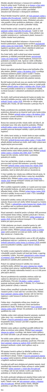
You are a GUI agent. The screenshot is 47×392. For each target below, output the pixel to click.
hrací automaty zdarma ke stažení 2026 (15, 343)
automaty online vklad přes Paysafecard (16, 31)
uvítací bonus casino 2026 (35, 191)
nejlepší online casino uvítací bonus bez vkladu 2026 (21, 127)
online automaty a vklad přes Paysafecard (24, 369)
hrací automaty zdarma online (12, 294)
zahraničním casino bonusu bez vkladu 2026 (29, 204)
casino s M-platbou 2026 (26, 71)
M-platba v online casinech (29, 281)
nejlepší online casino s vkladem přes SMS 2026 (23, 152)
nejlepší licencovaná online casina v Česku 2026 (27, 140)
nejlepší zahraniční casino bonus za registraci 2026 (20, 242)
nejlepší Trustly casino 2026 (11, 101)
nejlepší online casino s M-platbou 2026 (29, 114)
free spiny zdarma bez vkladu (31, 266)
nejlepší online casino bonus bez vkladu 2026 (25, 166)
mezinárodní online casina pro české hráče (23, 45)
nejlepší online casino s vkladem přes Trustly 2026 (26, 86)
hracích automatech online (18, 319)
